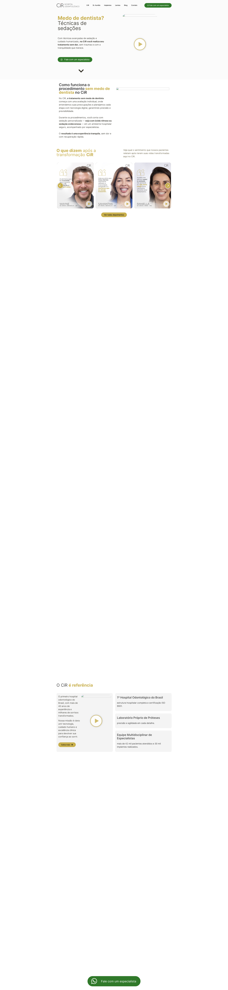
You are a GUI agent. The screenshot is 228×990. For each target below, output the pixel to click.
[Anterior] (60, 185)
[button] (140, 44)
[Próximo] (168, 185)
